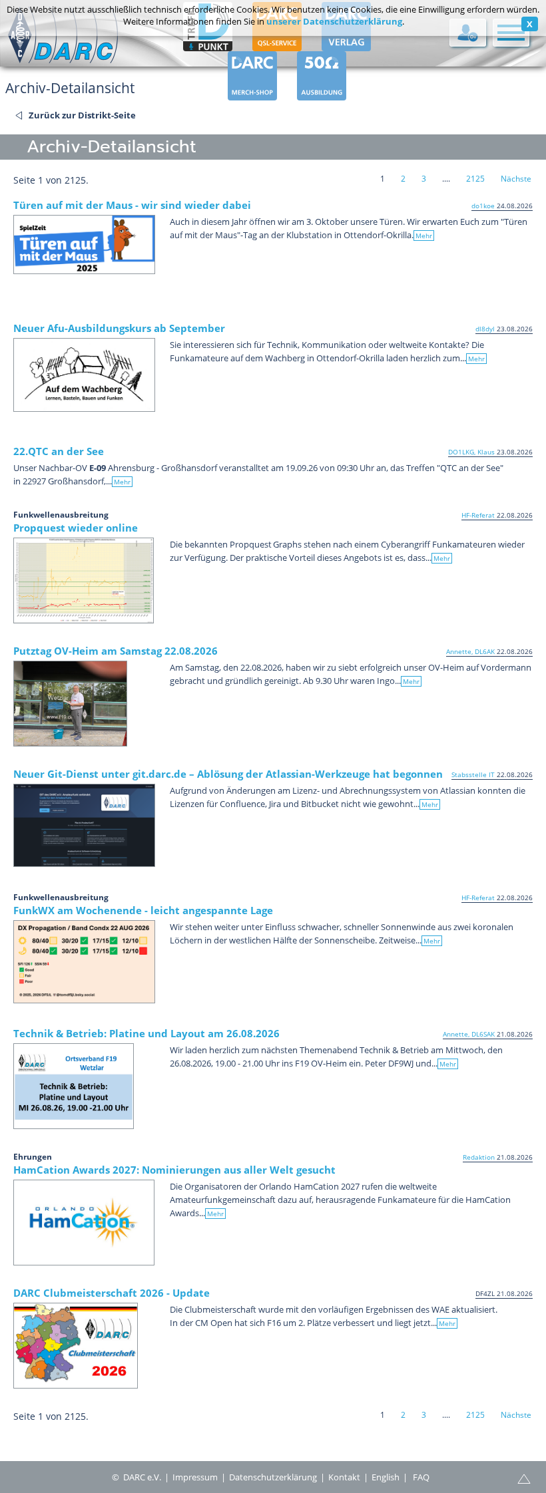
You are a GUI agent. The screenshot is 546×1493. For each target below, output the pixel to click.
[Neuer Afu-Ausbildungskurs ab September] (84, 375)
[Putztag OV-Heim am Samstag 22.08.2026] (70, 703)
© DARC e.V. (136, 1477)
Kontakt (344, 1477)
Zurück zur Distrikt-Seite (82, 115)
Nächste (516, 178)
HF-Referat (478, 515)
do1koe (483, 205)
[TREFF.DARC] (207, 45)
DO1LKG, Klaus (471, 451)
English (386, 1477)
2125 (475, 178)
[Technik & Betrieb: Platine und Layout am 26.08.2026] (73, 1086)
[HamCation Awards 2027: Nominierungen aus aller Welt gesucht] (83, 1222)
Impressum (195, 1477)
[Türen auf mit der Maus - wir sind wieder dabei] (84, 244)
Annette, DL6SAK (469, 1034)
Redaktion (479, 1157)
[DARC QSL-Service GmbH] (277, 45)
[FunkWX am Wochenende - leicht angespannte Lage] (84, 961)
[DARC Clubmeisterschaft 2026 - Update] (75, 1346)
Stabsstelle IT (473, 774)
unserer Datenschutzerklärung (334, 21)
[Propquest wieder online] (83, 580)
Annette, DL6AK (470, 651)
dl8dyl (485, 328)
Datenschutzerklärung (273, 1477)
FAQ (421, 1477)
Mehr (423, 235)
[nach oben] (524, 1478)
